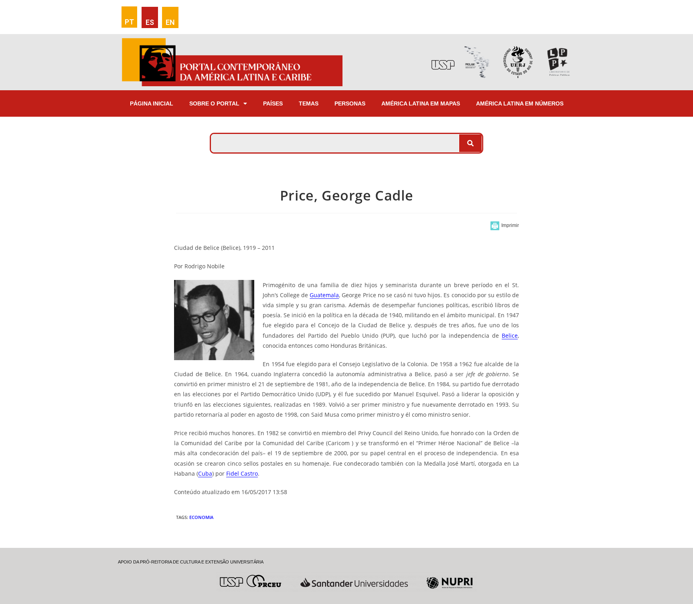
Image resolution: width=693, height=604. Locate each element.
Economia (201, 517)
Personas (349, 103)
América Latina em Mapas (420, 103)
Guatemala (324, 295)
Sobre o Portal (214, 103)
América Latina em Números (519, 103)
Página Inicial (151, 103)
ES (150, 22)
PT (129, 22)
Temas (308, 103)
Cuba (205, 473)
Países (273, 103)
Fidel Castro (242, 473)
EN (170, 22)
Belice (510, 335)
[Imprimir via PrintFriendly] (504, 225)
